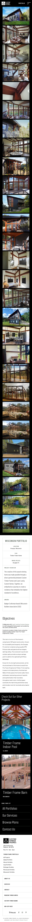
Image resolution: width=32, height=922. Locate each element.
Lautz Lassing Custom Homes (20, 624)
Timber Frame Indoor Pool (12, 744)
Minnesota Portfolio (9, 869)
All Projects (6, 857)
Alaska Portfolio (7, 860)
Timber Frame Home (16, 555)
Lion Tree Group (14, 920)
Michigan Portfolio (8, 867)
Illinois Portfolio (7, 862)
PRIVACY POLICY (24, 920)
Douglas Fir (16, 562)
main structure (9, 639)
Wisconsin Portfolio (16, 540)
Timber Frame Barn (15, 792)
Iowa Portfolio (7, 864)
